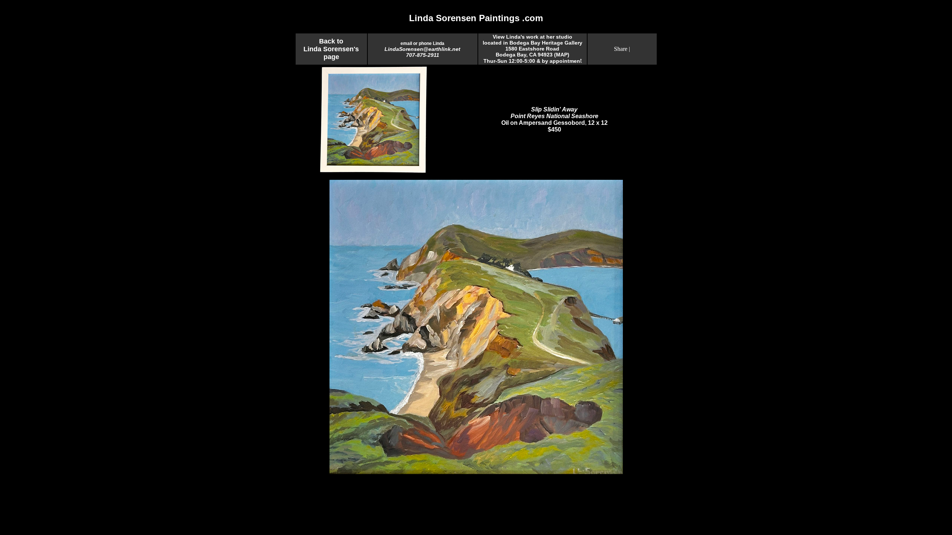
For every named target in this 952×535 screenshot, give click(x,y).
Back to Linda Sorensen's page (331, 49)
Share (620, 49)
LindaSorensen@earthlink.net (422, 49)
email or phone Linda (422, 43)
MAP (561, 55)
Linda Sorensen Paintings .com (476, 18)
